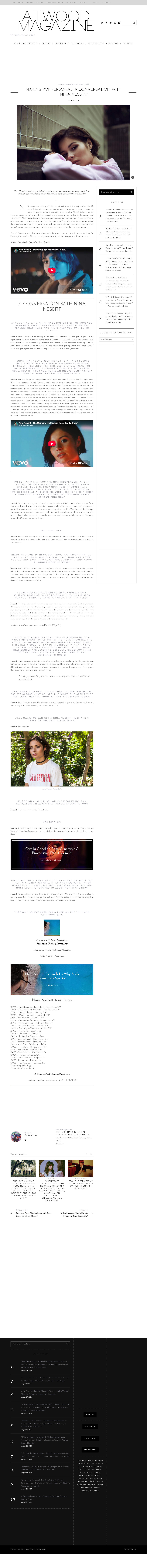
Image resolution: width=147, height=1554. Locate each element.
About (20, 2)
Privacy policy (90, 1438)
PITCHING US (90, 1426)
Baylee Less (75, 100)
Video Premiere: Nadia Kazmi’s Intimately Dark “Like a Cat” (74, 1213)
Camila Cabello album (48, 828)
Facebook (41, 943)
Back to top (128, 1549)
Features (61, 84)
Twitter (51, 943)
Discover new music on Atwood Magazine (52, 950)
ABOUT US (90, 1415)
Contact (95, 2)
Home (13, 2)
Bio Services (106, 2)
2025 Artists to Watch (54, 2)
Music (74, 84)
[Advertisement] (73, 65)
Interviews (68, 84)
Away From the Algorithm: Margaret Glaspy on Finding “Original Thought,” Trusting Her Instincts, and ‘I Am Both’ (119, 248)
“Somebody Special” (30, 218)
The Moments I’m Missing (82, 509)
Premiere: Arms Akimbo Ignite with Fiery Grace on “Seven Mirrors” (33, 1213)
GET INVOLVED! (90, 1450)
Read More (60, 1144)
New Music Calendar (34, 2)
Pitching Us (84, 2)
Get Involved (71, 2)
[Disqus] (52, 1251)
